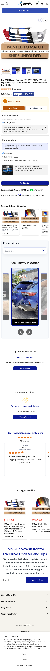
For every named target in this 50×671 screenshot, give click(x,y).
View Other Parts (36, 108)
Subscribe (37, 580)
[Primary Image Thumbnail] (6, 71)
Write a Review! (25, 417)
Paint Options (9, 140)
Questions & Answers (25, 351)
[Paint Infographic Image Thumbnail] (26, 71)
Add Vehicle (13, 108)
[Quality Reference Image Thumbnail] (16, 71)
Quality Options (10, 115)
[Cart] (47, 4)
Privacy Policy (35, 648)
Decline (24, 660)
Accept (24, 654)
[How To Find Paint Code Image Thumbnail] (36, 71)
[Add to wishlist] (45, 20)
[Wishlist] (42, 4)
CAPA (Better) (9, 123)
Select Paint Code (11, 157)
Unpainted (8, 153)
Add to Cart (25, 183)
